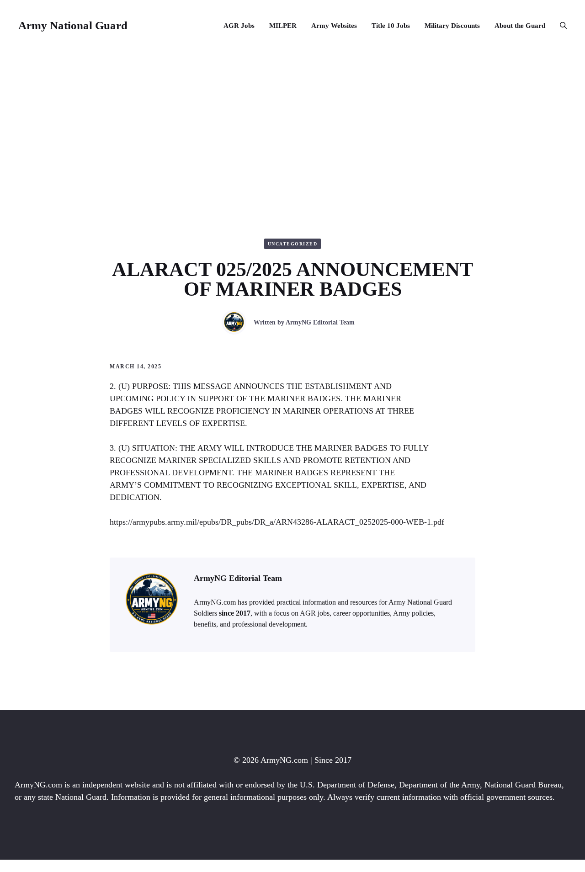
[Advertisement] (292, 120)
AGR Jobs (239, 25)
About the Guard (520, 25)
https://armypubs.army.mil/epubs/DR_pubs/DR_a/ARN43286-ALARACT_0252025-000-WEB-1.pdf (277, 521)
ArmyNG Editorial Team (320, 322)
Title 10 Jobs (391, 25)
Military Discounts (452, 25)
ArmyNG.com (284, 760)
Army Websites (334, 25)
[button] (560, 26)
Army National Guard (73, 25)
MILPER (283, 25)
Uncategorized (293, 243)
